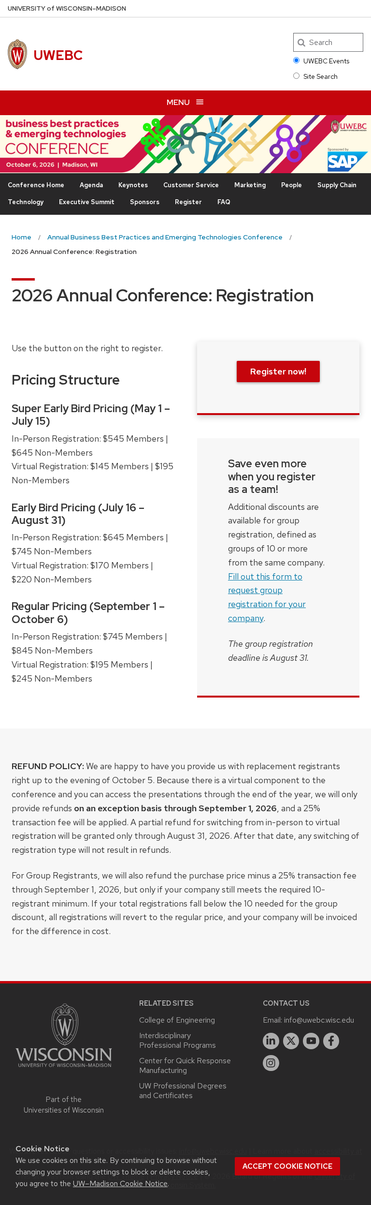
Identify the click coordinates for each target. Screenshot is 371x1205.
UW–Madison (67, 8)
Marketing (250, 185)
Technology (25, 202)
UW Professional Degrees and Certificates (183, 1091)
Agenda (91, 185)
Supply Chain (337, 185)
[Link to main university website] (63, 1069)
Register (188, 202)
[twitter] (291, 1041)
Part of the (64, 1105)
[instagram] (271, 1063)
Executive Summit (86, 202)
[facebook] (331, 1041)
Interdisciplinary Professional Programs (177, 1040)
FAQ (223, 202)
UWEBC (58, 55)
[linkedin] (271, 1041)
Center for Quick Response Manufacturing (185, 1065)
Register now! (278, 371)
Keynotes (133, 185)
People (291, 185)
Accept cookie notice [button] (287, 1166)
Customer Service (191, 185)
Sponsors (144, 202)
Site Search (320, 76)
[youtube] (311, 1041)
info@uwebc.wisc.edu (319, 1020)
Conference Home (36, 185)
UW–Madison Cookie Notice (120, 1183)
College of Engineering (177, 1020)
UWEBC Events (326, 61)
